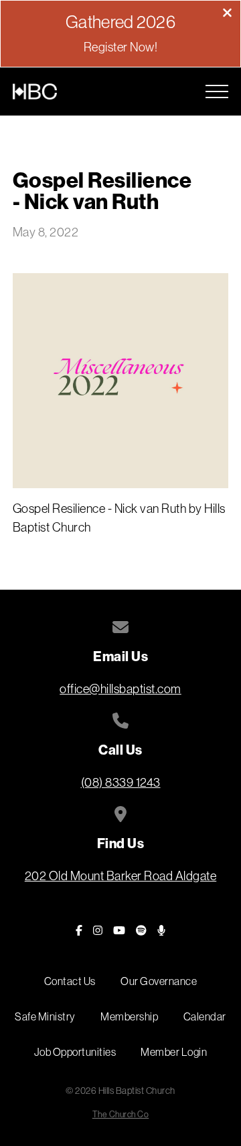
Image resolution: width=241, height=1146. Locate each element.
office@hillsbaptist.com (120, 689)
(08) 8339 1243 (121, 782)
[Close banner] (227, 14)
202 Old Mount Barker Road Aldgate (121, 876)
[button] (217, 91)
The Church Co (120, 1114)
